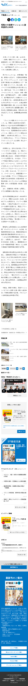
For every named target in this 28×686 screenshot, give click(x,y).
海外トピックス (23, 11)
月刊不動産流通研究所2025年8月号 (10, 547)
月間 (15, 469)
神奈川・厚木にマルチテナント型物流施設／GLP (15, 501)
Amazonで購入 (14, 661)
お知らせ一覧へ (22, 554)
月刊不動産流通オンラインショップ (12, 550)
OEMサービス (6, 680)
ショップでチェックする (17, 532)
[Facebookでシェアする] (12, 20)
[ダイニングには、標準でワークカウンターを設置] (7, 318)
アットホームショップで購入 (14, 665)
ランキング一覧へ (21, 507)
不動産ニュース (5, 11)
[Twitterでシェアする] (9, 19)
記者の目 (14, 11)
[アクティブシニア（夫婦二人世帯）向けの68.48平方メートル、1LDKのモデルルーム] (21, 44)
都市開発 (4, 368)
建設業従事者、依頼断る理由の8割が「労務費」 (15, 487)
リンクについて (14, 682)
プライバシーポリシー (21, 680)
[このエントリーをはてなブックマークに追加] (19, 19)
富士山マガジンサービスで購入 (14, 652)
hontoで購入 (14, 656)
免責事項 (12, 680)
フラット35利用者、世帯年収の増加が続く (15, 494)
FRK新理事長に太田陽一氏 (9, 329)
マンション (12, 368)
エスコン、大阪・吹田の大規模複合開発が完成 (15, 476)
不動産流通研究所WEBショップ (10, 678)
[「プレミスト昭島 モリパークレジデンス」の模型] (21, 311)
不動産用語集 (22, 678)
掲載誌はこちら (17, 395)
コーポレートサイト (14, 676)
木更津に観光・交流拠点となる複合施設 (15, 482)
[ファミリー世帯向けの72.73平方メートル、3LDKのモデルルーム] (7, 44)
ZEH (21, 368)
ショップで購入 (14, 648)
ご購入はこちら (21, 431)
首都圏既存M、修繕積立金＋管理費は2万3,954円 (14, 332)
